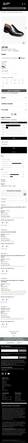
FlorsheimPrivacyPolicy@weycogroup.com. (9, 419)
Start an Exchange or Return (6, 386)
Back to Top (14, 333)
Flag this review (4, 225)
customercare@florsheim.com (6, 365)
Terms (22, 361)
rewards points (15, 93)
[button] (26, 28)
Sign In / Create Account (5, 380)
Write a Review (15, 50)
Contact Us (4, 382)
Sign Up (22, 350)
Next (14, 336)
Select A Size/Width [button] (14, 90)
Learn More (4, 370)
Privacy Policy (3, 362)
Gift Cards (4, 383)
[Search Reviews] (25, 194)
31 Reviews (10, 50)
